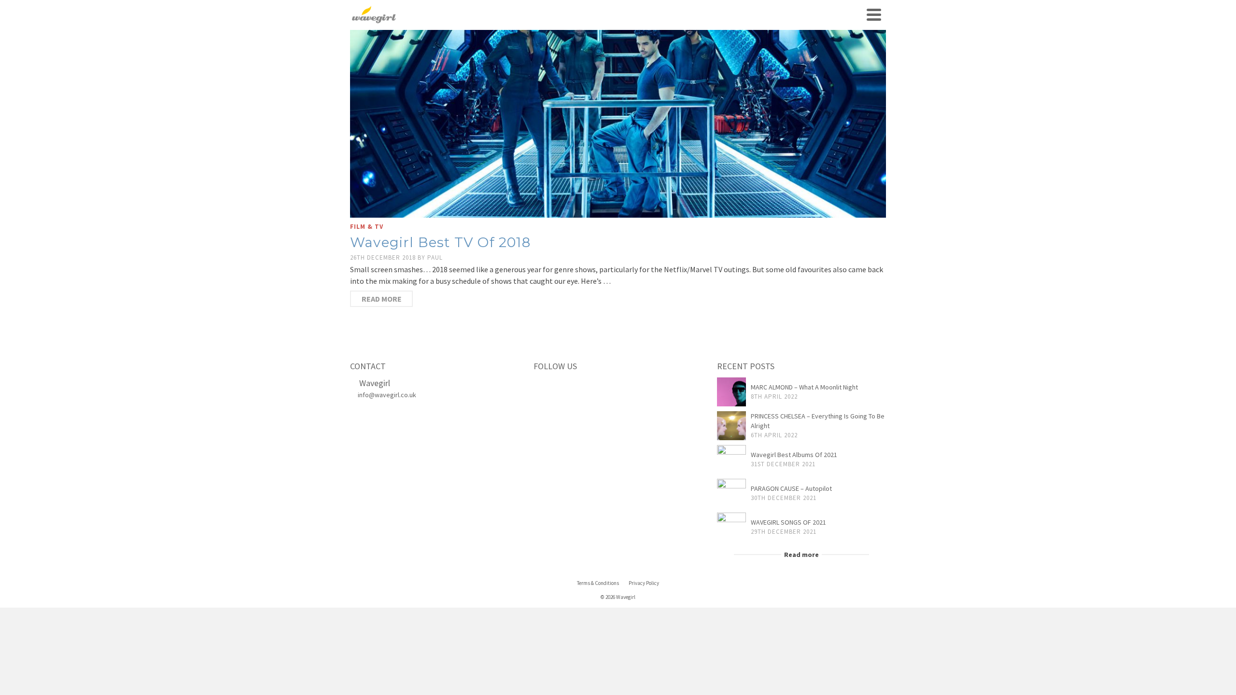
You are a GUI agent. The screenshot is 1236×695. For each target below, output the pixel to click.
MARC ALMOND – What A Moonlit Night (804, 387)
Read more (382, 299)
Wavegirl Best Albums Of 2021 (794, 454)
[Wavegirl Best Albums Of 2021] (731, 459)
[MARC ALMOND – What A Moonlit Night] (731, 391)
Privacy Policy (644, 583)
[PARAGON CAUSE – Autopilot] (731, 493)
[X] (564, 386)
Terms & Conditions (598, 583)
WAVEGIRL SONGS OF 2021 (788, 522)
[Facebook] (543, 386)
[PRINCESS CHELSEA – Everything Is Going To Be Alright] (731, 425)
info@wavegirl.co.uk (387, 394)
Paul (435, 257)
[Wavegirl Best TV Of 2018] (618, 123)
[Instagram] (584, 386)
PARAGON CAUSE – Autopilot (791, 488)
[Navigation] (874, 14)
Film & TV (366, 226)
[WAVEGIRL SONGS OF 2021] (731, 527)
